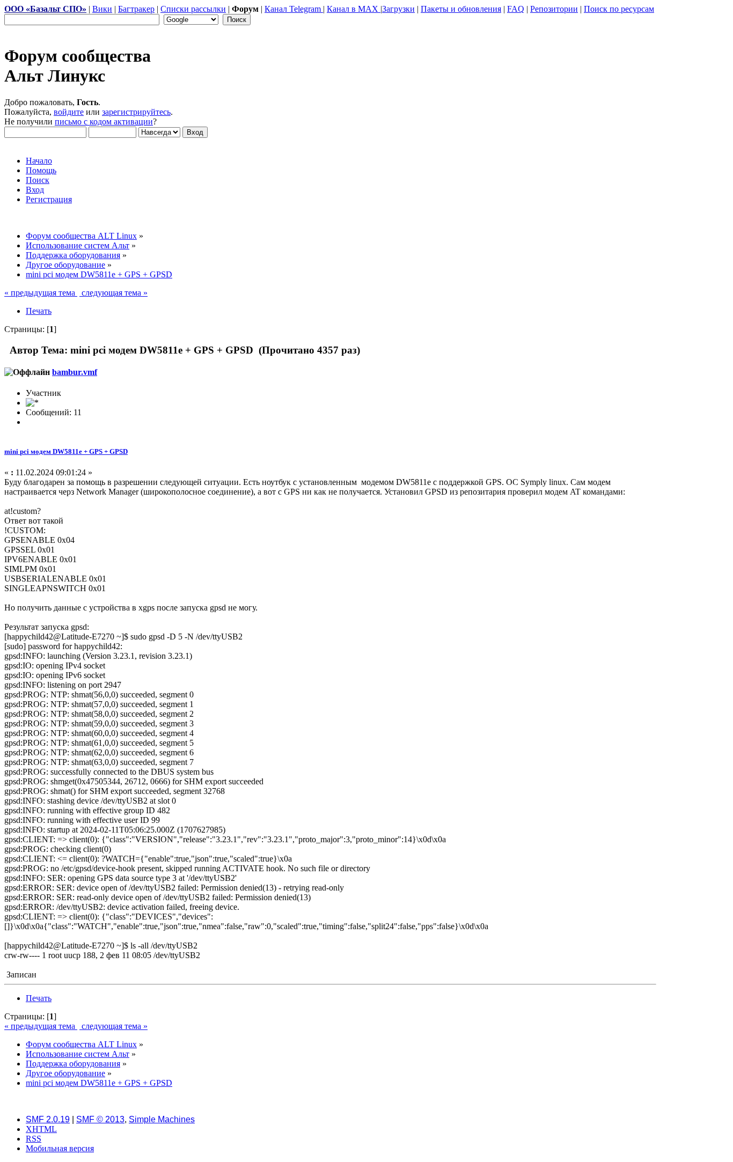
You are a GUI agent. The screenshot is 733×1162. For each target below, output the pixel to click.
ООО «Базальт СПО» (45, 8)
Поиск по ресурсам (619, 8)
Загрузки (398, 8)
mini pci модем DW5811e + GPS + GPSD (66, 451)
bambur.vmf (74, 372)
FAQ (515, 8)
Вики (102, 8)
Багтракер (136, 8)
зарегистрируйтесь (136, 111)
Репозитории (554, 8)
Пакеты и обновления (461, 8)
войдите (69, 111)
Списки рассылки (193, 8)
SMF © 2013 (100, 1119)
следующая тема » (113, 292)
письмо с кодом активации (104, 121)
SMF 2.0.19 (48, 1119)
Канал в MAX (353, 8)
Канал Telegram (294, 8)
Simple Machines (162, 1119)
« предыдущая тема (40, 292)
